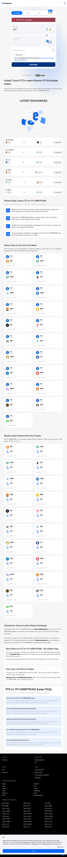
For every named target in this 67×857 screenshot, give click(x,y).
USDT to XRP (5, 808)
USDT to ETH (26, 803)
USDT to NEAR (6, 821)
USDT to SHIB (48, 811)
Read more (60, 847)
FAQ (3, 769)
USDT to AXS (48, 824)
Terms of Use (44, 58)
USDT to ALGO (27, 821)
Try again (28, 20)
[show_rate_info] (22, 55)
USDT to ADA (27, 808)
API (36, 762)
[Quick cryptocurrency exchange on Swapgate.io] (6, 3)
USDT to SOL (48, 808)
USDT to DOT (27, 811)
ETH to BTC (48, 803)
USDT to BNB (48, 805)
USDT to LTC (5, 813)
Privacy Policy (38, 772)
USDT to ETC (48, 826)
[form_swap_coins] (46, 35)
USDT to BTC (5, 803)
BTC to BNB (5, 805)
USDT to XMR (6, 819)
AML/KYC (24, 60)
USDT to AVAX (49, 813)
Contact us (5, 772)
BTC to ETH (26, 805)
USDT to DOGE (6, 811)
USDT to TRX (5, 826)
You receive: (16, 38)
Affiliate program (39, 760)
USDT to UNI (5, 816)
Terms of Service (39, 769)
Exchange (17, 13)
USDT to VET (5, 824)
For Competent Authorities (42, 775)
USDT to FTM (48, 819)
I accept (33, 851)
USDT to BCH (27, 819)
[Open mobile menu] (65, 3)
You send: (15, 27)
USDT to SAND (27, 824)
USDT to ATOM (49, 816)
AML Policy (38, 777)
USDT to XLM (48, 821)
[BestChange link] (40, 75)
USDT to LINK (27, 816)
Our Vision (5, 760)
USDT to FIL (26, 826)
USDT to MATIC (27, 813)
